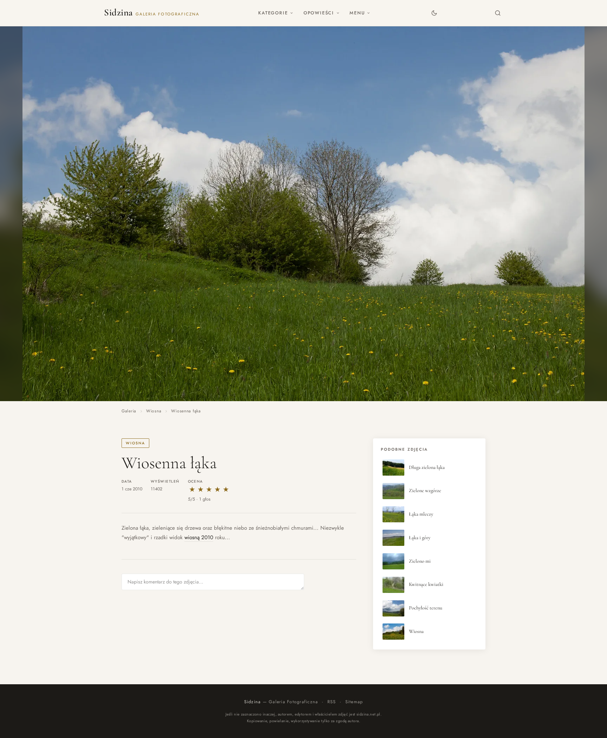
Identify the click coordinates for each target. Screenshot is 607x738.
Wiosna (153, 411)
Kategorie (273, 12)
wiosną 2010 (198, 537)
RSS (331, 702)
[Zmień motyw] (434, 13)
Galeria (129, 411)
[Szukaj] (498, 13)
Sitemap (354, 702)
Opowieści (319, 12)
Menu (357, 12)
